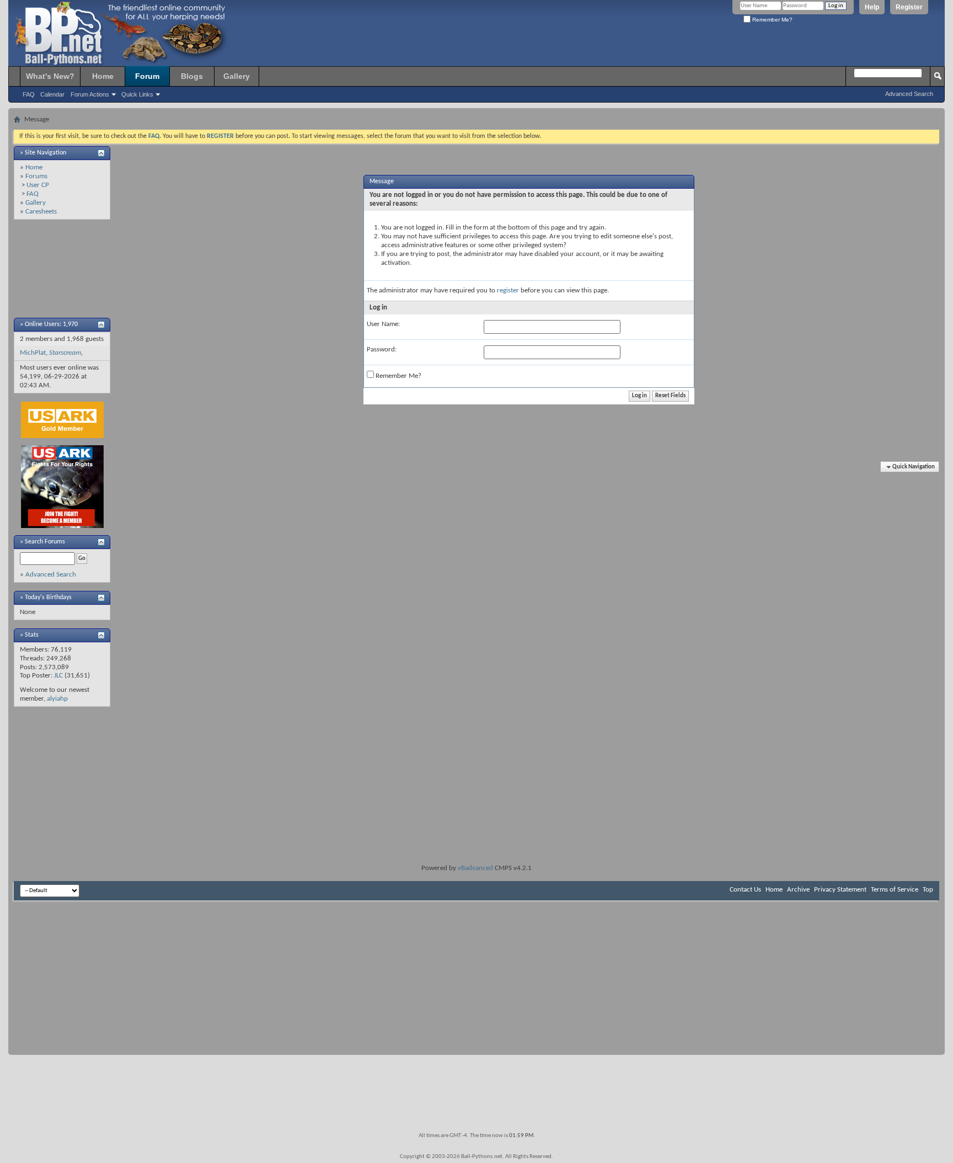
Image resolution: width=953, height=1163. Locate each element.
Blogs (192, 76)
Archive (798, 889)
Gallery (236, 76)
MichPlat (33, 352)
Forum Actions (90, 94)
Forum (147, 76)
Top (928, 889)
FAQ (29, 94)
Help (872, 7)
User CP (37, 185)
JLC (58, 675)
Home (103, 76)
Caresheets (41, 211)
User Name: (383, 324)
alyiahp (57, 698)
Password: (382, 349)
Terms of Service (894, 889)
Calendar (52, 94)
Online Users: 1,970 (51, 324)
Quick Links (137, 94)
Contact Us (745, 889)
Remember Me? (772, 20)
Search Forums (45, 541)
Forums (36, 176)
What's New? (50, 76)
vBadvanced (475, 868)
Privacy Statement (840, 889)
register (508, 290)
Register (909, 7)
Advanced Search (909, 93)
